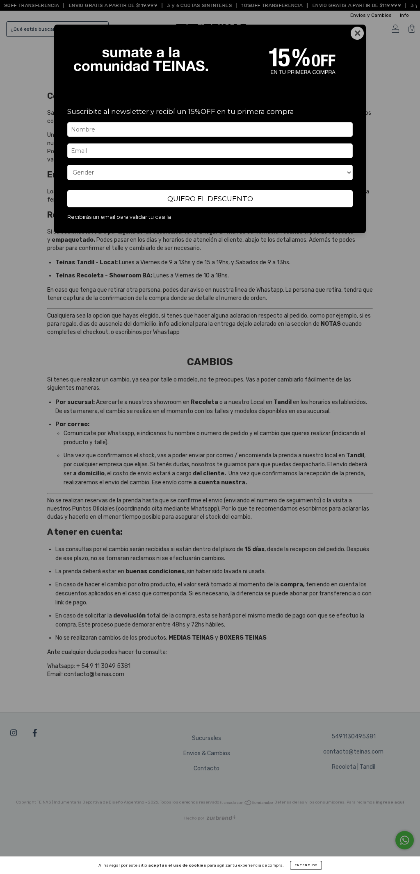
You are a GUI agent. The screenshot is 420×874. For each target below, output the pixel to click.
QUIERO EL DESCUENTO (210, 199)
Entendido (305, 865)
